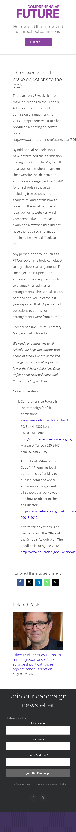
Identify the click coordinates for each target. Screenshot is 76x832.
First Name (38, 723)
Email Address (38, 755)
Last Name (38, 739)
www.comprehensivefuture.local (44, 420)
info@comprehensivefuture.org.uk (46, 439)
